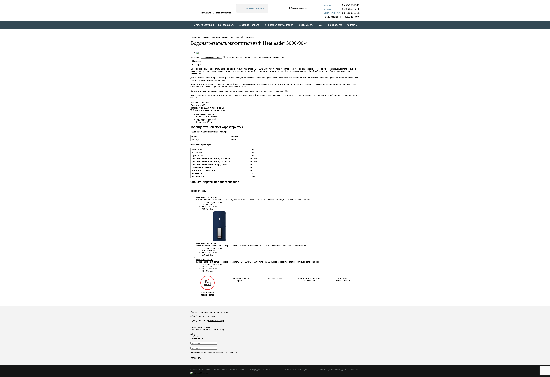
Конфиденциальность (260, 369)
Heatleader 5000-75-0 (206, 243)
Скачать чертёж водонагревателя (214, 182)
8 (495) (351, 5)
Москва (211, 316)
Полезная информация (296, 369)
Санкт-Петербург (216, 320)
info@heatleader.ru (298, 8)
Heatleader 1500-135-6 (206, 197)
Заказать (196, 61)
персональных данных (226, 352)
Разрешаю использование (213, 352)
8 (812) (351, 12)
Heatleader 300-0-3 (204, 259)
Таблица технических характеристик (207, 110)
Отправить (195, 357)
